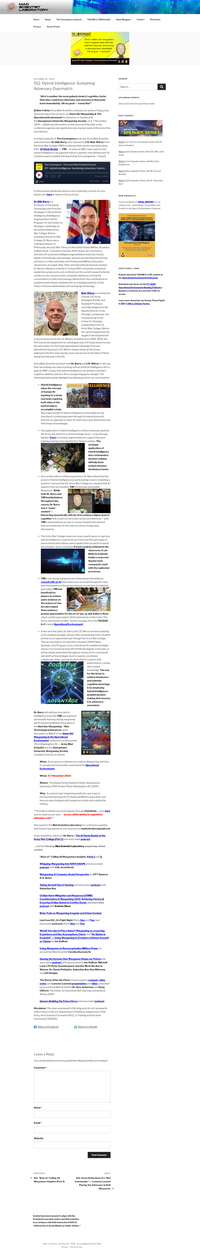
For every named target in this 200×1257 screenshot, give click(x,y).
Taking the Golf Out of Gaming (57, 885)
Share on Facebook (47, 1026)
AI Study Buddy (49, 149)
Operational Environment (68, 624)
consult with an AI (51, 582)
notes (43, 983)
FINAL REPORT (146, 202)
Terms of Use (76, 1247)
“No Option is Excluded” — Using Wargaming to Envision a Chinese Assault (74, 938)
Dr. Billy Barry (41, 201)
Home (36, 19)
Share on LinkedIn (87, 1026)
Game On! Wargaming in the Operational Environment (53, 737)
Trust (52, 437)
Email (38, 1123)
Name (38, 1107)
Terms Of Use (53, 26)
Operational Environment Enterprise (140, 278)
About (48, 19)
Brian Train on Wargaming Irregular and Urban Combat (70, 913)
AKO (45, 1243)
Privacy (37, 26)
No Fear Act (63, 1243)
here (49, 194)
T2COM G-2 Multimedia (98, 19)
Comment (40, 1067)
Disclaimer (155, 19)
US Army (53, 1243)
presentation (79, 983)
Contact (141, 19)
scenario (93, 980)
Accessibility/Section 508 (89, 1243)
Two (92, 920)
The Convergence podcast (69, 19)
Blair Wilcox (88, 293)
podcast (85, 839)
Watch (122, 142)
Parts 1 (91, 856)
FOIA (73, 1243)
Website (38, 1138)
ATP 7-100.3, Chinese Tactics (135, 303)
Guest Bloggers (123, 19)
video (102, 980)
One (82, 920)
